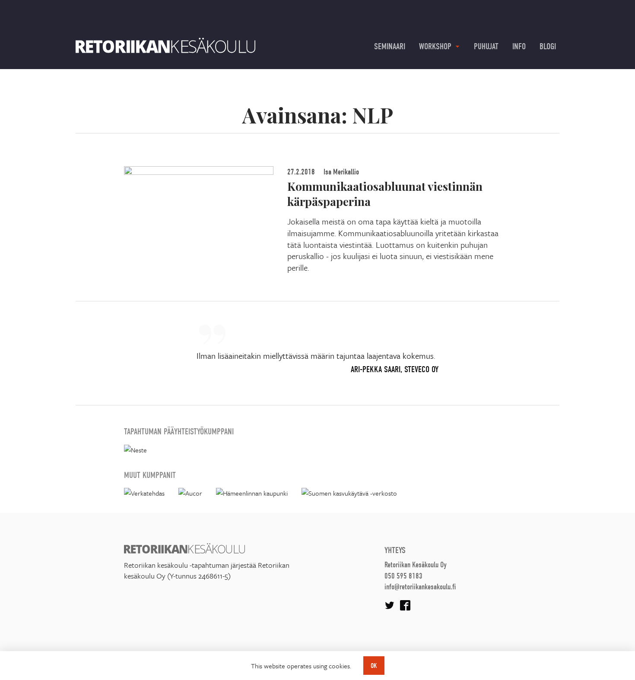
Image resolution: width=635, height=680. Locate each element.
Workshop (435, 46)
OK (374, 666)
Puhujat (486, 46)
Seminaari (389, 46)
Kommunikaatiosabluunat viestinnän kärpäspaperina (385, 193)
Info (519, 46)
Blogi (548, 46)
